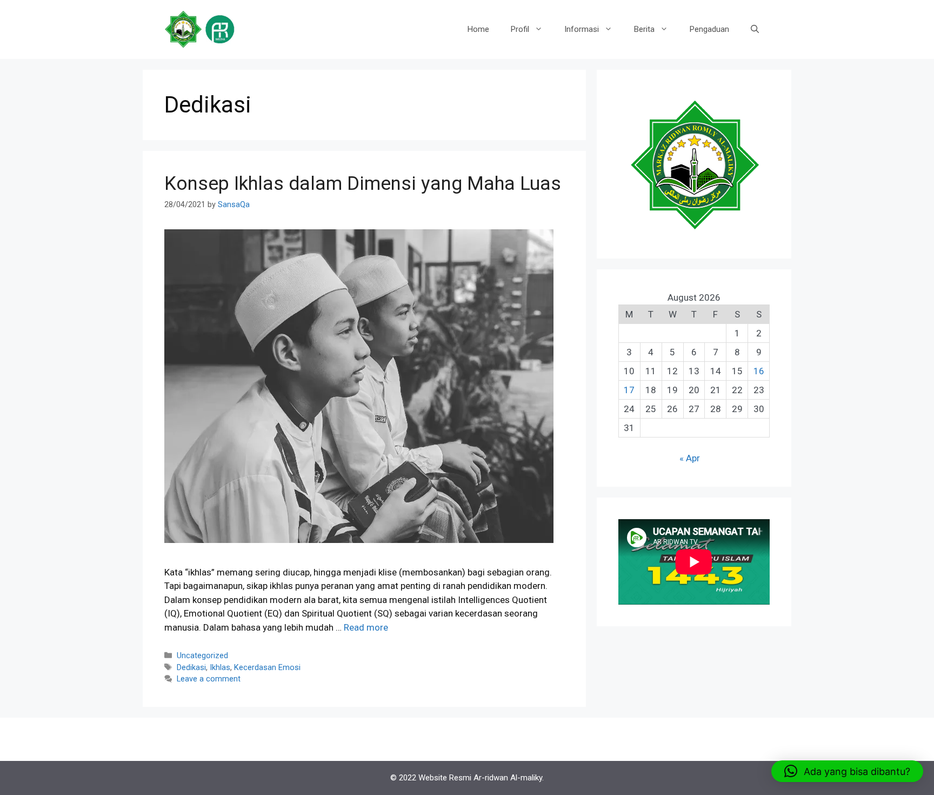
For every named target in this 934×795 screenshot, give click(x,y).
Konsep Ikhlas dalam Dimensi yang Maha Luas (362, 184)
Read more (366, 627)
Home (478, 29)
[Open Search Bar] (755, 29)
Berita (644, 29)
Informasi (581, 29)
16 (758, 371)
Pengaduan (709, 29)
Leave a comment (209, 679)
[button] (847, 771)
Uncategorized (202, 655)
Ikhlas (220, 667)
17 (629, 390)
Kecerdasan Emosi (267, 667)
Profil (520, 29)
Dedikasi (191, 667)
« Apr (689, 458)
